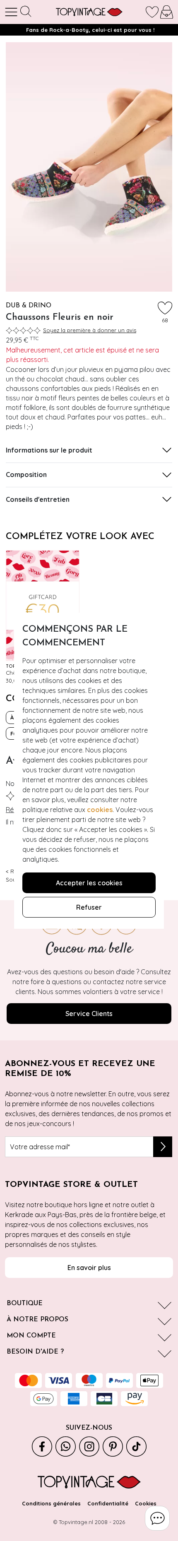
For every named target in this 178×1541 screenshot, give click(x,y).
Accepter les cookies (89, 883)
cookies (100, 809)
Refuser (89, 907)
